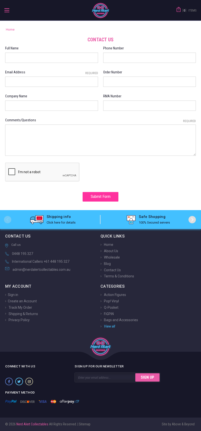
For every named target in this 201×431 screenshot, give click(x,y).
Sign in (13, 295)
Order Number (112, 72)
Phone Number (113, 48)
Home (108, 245)
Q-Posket (110, 307)
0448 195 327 (22, 254)
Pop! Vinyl (111, 301)
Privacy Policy (19, 320)
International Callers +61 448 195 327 (40, 261)
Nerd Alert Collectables (32, 424)
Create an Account (22, 301)
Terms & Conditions (118, 276)
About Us (110, 251)
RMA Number (112, 96)
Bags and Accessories (120, 320)
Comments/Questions (100, 120)
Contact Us (112, 270)
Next (192, 220)
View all (109, 326)
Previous (7, 220)
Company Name (16, 96)
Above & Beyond (183, 424)
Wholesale (111, 257)
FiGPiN (108, 314)
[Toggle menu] (6, 10)
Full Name (12, 48)
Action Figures (114, 295)
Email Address (51, 72)
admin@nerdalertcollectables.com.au (41, 270)
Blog (107, 264)
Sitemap (84, 424)
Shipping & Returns (23, 314)
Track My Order (20, 307)
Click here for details (61, 222)
